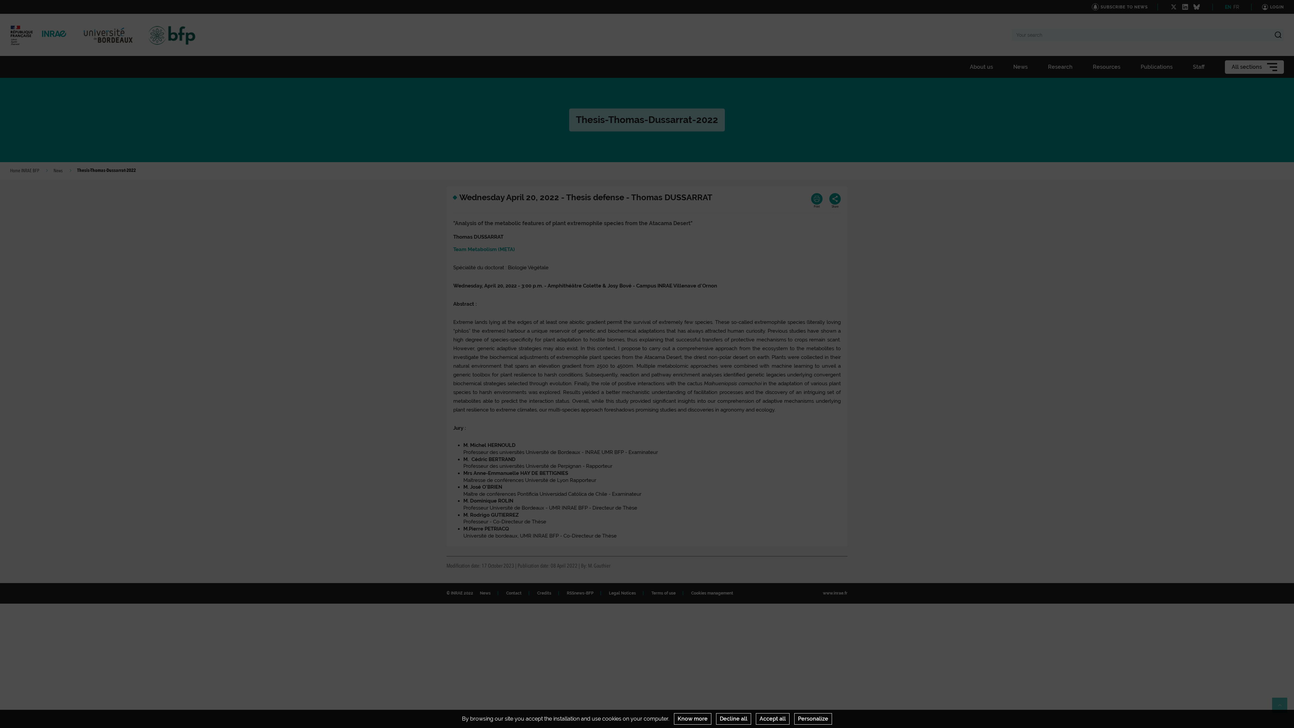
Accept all (773, 719)
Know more (693, 719)
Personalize (813, 719)
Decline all (733, 719)
